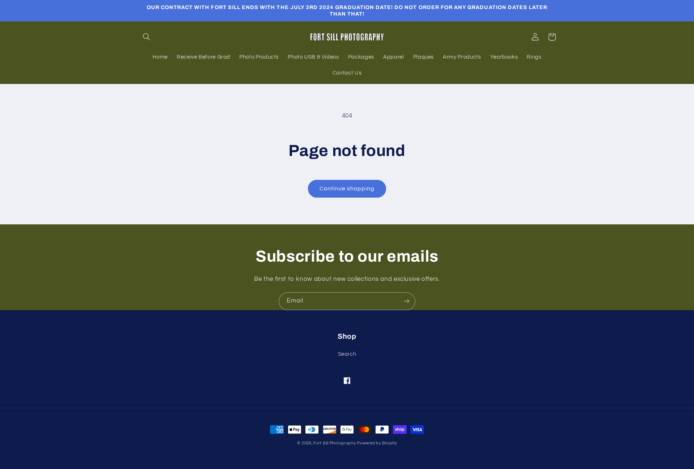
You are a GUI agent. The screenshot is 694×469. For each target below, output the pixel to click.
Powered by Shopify (377, 443)
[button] (146, 37)
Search (347, 354)
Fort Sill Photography (334, 443)
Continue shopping (347, 188)
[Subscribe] (406, 301)
